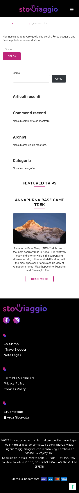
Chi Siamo (11, 344)
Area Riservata (17, 417)
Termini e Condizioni (19, 378)
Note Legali (12, 355)
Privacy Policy (14, 383)
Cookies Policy (15, 389)
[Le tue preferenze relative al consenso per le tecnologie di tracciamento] (72, 486)
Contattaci (15, 412)
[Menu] (71, 9)
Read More (39, 278)
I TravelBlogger (15, 349)
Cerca (16, 73)
